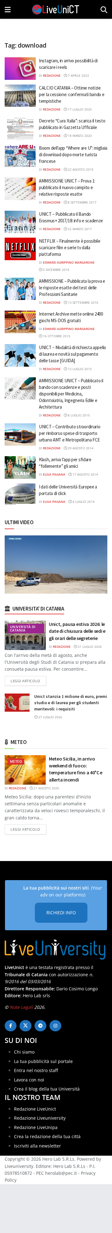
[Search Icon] (103, 9)
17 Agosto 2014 (85, 474)
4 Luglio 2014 (83, 501)
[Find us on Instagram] (55, 1025)
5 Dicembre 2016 (55, 269)
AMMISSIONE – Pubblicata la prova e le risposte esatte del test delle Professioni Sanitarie (72, 287)
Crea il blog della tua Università (47, 1089)
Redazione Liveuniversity (40, 1118)
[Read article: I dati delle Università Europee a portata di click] (20, 494)
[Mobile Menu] (8, 9)
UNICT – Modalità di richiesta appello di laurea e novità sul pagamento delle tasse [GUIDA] (72, 354)
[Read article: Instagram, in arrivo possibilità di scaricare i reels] (20, 68)
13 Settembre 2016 (82, 302)
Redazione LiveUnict (35, 1109)
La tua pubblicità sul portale (43, 1061)
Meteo (16, 761)
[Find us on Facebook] (10, 1025)
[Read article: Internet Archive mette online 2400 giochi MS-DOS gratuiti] (20, 322)
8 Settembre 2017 (81, 202)
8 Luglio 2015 (78, 415)
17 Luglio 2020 (79, 109)
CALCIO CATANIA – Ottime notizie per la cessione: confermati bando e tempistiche (72, 94)
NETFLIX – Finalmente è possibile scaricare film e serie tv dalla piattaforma (69, 247)
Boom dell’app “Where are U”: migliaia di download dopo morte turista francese (73, 154)
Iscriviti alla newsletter (37, 1146)
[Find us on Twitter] (25, 1025)
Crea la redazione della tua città (47, 1136)
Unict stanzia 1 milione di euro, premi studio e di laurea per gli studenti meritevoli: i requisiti (70, 702)
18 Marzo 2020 (79, 135)
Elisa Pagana (54, 474)
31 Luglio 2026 (89, 646)
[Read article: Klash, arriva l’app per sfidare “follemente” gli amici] (20, 467)
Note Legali (21, 1007)
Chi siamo (24, 1052)
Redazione (52, 75)
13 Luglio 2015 (79, 369)
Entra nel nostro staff (36, 1070)
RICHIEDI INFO (61, 913)
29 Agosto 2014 (80, 448)
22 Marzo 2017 (79, 229)
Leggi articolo (28, 680)
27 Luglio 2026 (49, 717)
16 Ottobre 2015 (56, 336)
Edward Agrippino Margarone (69, 262)
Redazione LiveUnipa (36, 1127)
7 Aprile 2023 (78, 75)
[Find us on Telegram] (40, 1025)
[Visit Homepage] (56, 9)
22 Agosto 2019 (80, 169)
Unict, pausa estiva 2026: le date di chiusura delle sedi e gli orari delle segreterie (77, 631)
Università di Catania (22, 628)
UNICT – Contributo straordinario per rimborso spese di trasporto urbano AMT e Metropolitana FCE (69, 433)
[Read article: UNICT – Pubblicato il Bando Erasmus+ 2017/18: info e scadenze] (20, 222)
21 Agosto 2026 (46, 788)
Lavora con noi (29, 1080)
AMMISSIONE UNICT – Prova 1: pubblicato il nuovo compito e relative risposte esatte (67, 187)
